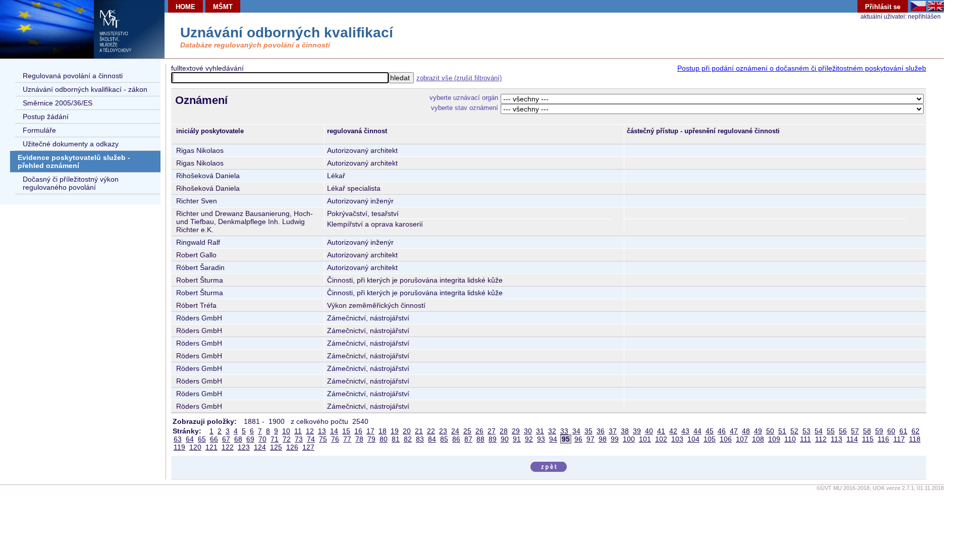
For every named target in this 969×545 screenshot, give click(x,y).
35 (588, 431)
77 (347, 439)
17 (370, 431)
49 (758, 431)
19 (395, 431)
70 (262, 439)
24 (455, 431)
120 (195, 447)
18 (383, 431)
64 (190, 439)
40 (649, 431)
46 (722, 431)
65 (202, 439)
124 (260, 447)
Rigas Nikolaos (200, 150)
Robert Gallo (196, 255)
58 (867, 431)
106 (726, 439)
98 (603, 439)
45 (710, 431)
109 (774, 439)
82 (408, 439)
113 (836, 439)
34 (576, 431)
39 (637, 431)
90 (505, 439)
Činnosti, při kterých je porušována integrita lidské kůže (415, 280)
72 (287, 439)
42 (673, 431)
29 (516, 431)
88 (480, 439)
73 (299, 439)
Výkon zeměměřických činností (376, 305)
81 (396, 439)
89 (493, 439)
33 (564, 431)
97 (590, 439)
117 (899, 439)
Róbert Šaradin (200, 267)
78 (359, 439)
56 (843, 431)
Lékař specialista (354, 188)
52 (794, 431)
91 (517, 439)
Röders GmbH (199, 318)
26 (479, 431)
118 (915, 439)
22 (431, 431)
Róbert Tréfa (196, 305)
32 (552, 431)
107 (742, 439)
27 (492, 431)
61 (903, 431)
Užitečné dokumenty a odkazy (71, 144)
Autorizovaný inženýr (360, 201)
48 (746, 431)
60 (891, 431)
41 (661, 431)
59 (879, 431)
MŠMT (223, 7)
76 (335, 439)
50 (770, 431)
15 (346, 431)
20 (407, 431)
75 (323, 439)
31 (540, 431)
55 (831, 431)
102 (661, 439)
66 (214, 439)
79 (371, 439)
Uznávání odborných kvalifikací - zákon (85, 89)
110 (790, 439)
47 (734, 431)
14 (334, 431)
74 (311, 439)
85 (444, 439)
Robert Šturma (199, 280)
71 (275, 439)
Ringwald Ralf (198, 242)
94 (553, 439)
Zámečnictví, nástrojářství (368, 318)
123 (244, 447)
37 (613, 431)
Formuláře (39, 130)
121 (211, 447)
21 (419, 431)
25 (467, 431)
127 (308, 447)
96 (578, 439)
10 (286, 431)
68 (238, 439)
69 (250, 439)
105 (710, 439)
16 (358, 431)
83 (420, 439)
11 (298, 431)
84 (432, 439)
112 (821, 439)
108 (758, 439)
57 (855, 431)
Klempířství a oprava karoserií (375, 224)
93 (541, 439)
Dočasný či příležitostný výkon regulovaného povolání (71, 183)
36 (601, 431)
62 (915, 431)
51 (782, 431)
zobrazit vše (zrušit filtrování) (459, 78)
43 (685, 431)
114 (852, 439)
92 (529, 439)
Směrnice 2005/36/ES (57, 103)
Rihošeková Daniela (208, 176)
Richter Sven (196, 201)
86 (456, 439)
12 (310, 431)
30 (528, 431)
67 (226, 439)
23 (443, 431)
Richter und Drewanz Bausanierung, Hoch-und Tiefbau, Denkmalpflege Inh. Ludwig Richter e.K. (244, 221)
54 (819, 431)
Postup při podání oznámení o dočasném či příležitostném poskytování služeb (801, 68)
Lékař (336, 176)
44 (697, 431)
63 (178, 439)
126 (292, 447)
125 (276, 447)
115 (868, 439)
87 (468, 439)
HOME (185, 7)
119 (179, 447)
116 (883, 439)
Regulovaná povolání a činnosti (73, 76)
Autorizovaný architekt (362, 150)
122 (228, 447)
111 (805, 439)
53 (806, 431)
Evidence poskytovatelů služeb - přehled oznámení (74, 161)
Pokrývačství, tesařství (363, 213)
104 (693, 439)
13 (322, 431)
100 (629, 439)
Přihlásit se (882, 7)
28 (504, 431)
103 (677, 439)
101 (645, 439)
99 (615, 439)
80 (384, 439)
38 (625, 431)
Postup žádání (46, 117)
